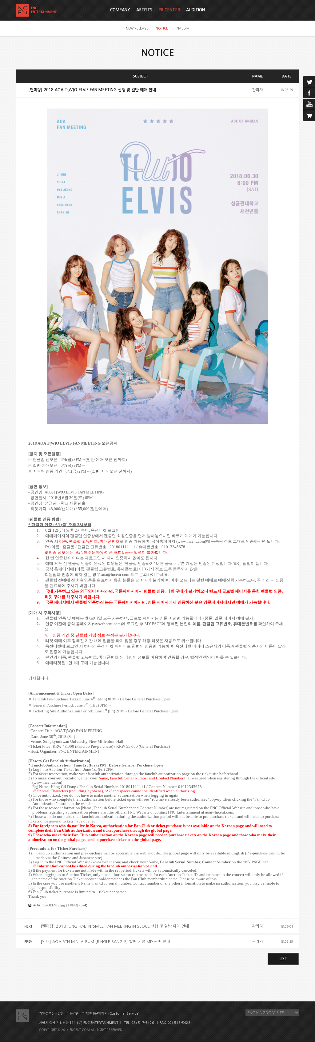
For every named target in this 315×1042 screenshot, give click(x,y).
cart (309, 115)
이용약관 (72, 1013)
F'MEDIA (182, 28)
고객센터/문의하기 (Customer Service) (111, 1013)
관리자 (257, 90)
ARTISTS (144, 10)
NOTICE (162, 28)
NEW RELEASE (137, 28)
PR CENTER (169, 10)
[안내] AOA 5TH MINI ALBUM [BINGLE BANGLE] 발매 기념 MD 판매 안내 (105, 942)
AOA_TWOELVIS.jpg (49, 905)
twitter (309, 81)
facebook (309, 92)
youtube (309, 104)
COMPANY (120, 10)
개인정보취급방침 (51, 1013)
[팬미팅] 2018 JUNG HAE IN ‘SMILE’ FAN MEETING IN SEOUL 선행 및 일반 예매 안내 (115, 926)
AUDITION (195, 10)
